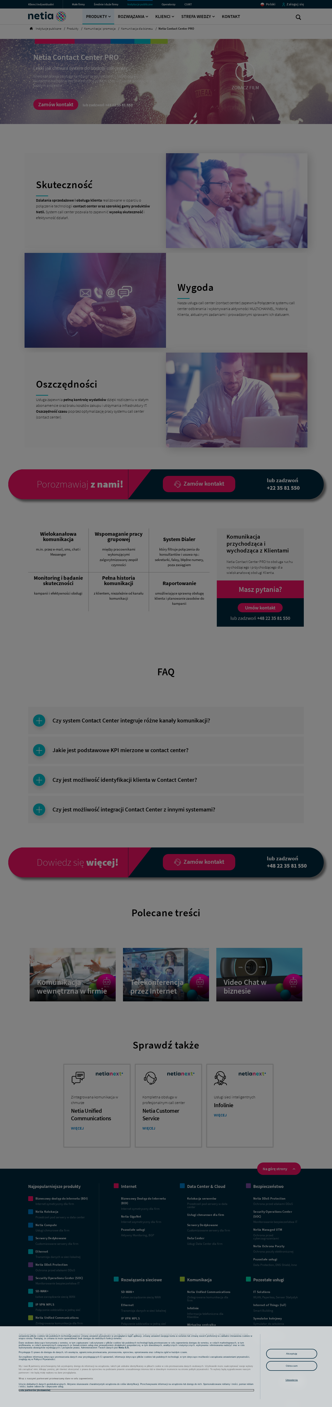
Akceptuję (291, 1353)
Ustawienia (292, 1380)
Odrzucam (291, 1365)
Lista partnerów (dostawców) (34, 1390)
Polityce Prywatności (44, 1359)
